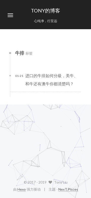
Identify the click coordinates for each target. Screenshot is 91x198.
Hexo (21, 189)
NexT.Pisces (68, 189)
